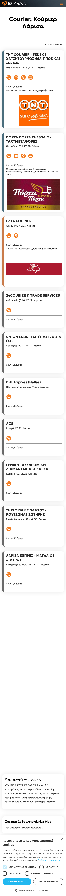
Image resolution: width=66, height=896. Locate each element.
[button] (33, 890)
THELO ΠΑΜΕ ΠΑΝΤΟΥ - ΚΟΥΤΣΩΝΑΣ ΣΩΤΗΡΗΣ (26, 512)
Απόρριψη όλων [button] (48, 881)
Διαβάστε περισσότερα (49, 860)
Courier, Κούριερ (14, 86)
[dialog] (33, 865)
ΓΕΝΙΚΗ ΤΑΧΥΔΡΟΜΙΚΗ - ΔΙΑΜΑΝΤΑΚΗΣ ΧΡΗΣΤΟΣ (27, 467)
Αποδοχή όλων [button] (17, 881)
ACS (9, 423)
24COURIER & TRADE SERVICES (33, 295)
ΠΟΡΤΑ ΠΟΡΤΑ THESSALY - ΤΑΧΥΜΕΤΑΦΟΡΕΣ (28, 139)
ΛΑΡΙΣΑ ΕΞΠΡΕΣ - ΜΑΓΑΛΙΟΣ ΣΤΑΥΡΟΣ (30, 557)
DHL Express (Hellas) (23, 382)
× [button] (62, 839)
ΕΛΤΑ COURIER (19, 221)
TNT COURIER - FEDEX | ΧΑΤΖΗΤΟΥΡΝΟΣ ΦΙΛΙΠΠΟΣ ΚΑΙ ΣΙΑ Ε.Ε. (33, 58)
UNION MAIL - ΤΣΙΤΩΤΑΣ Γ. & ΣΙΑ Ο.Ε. (33, 339)
